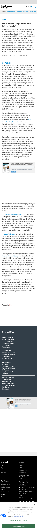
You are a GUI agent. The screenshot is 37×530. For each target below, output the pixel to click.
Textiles (3, 497)
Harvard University (9, 234)
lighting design (11, 11)
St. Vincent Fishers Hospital (12, 215)
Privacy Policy (18, 516)
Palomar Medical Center (10, 256)
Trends (2, 470)
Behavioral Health (23, 470)
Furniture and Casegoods (7, 492)
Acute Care (21, 465)
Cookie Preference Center (18, 520)
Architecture (22, 468)
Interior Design (22, 472)
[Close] (34, 504)
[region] (18, 516)
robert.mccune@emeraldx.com (27, 499)
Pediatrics (21, 479)
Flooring (3, 489)
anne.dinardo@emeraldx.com (26, 491)
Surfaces (3, 494)
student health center (22, 11)
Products (3, 465)
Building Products (5, 487)
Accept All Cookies (18, 526)
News (4, 20)
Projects (3, 468)
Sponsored (3, 472)
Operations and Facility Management (24, 476)
